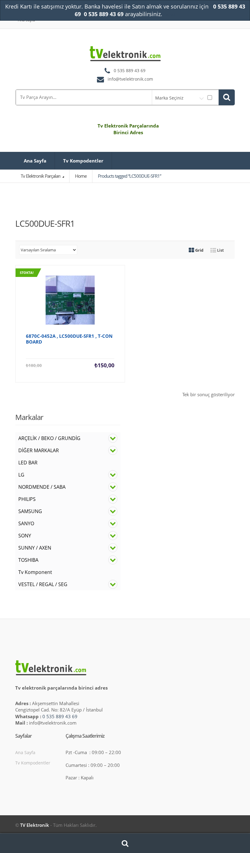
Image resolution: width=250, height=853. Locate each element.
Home (81, 176)
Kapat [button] (169, 14)
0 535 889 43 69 (59, 716)
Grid (198, 250)
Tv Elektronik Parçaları (41, 176)
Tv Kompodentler (83, 161)
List (220, 250)
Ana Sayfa (35, 161)
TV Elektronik (34, 825)
